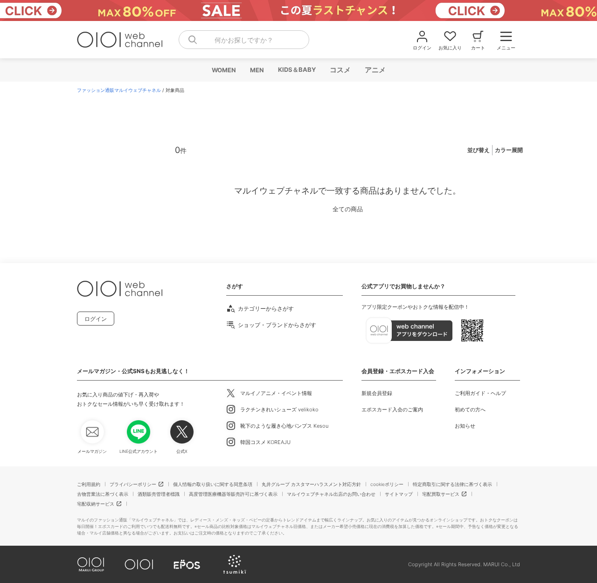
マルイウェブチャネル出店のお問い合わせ (331, 494)
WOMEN (223, 70)
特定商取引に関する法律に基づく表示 (452, 484)
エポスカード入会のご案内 (392, 409)
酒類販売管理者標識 (159, 494)
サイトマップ (399, 494)
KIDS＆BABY (296, 69)
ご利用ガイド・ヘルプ (480, 393)
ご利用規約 (88, 484)
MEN (257, 70)
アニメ (374, 69)
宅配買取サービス (440, 494)
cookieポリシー (386, 484)
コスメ (339, 69)
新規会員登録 (376, 393)
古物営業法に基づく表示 (102, 494)
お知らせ (465, 426)
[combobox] (244, 39)
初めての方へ (470, 409)
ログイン (95, 318)
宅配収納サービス (95, 504)
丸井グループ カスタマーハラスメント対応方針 (311, 484)
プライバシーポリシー (133, 484)
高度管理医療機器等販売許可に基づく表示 (233, 494)
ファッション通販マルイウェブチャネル (119, 90)
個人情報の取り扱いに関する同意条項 (212, 484)
